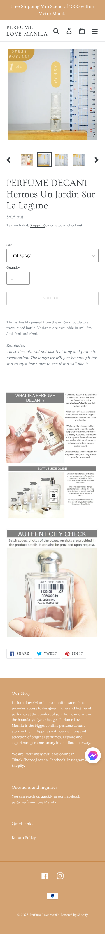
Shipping (37, 225)
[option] (27, 159)
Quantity (13, 267)
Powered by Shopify (74, 915)
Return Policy (24, 837)
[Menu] (94, 30)
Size (9, 245)
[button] (93, 756)
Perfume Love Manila (27, 30)
